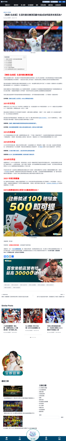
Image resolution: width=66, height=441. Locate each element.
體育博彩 (16, 5)
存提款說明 (58, 5)
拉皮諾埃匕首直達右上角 (53, 183)
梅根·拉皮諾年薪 (23, 284)
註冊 (64, 1)
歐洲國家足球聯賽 (43, 401)
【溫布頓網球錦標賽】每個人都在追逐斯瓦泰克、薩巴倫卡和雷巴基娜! (25, 127)
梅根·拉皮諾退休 (16, 287)
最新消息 (5, 12)
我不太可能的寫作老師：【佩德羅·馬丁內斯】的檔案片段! (50, 295)
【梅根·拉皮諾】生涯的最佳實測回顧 (13, 59)
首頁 (7, 439)
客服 (59, 439)
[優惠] (20, 438)
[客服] (59, 438)
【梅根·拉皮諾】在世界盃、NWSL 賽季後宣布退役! (20, 98)
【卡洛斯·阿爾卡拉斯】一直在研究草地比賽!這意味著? (21, 150)
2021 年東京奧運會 (9, 67)
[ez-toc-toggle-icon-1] (23, 57)
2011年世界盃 (8, 60)
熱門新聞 (9, 12)
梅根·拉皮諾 (7, 284)
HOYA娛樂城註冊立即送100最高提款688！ (15, 69)
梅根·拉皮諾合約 (14, 284)
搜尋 (40, 415)
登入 (60, 1)
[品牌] (46, 438)
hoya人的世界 (8, 17)
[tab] (30, 337)
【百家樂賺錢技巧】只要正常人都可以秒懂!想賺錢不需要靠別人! (19, 398)
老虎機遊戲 (30, 5)
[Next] (62, 322)
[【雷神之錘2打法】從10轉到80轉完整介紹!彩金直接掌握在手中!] (13, 406)
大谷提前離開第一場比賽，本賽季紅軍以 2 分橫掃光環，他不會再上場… (11, 328)
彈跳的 (41, 147)
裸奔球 (7, 171)
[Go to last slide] (4, 322)
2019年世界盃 (8, 65)
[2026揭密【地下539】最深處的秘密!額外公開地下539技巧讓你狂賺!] (13, 421)
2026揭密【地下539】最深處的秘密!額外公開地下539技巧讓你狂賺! (20, 428)
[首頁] (7, 438)
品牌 (46, 439)
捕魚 (37, 5)
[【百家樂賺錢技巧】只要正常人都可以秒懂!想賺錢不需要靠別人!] (13, 391)
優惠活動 (50, 5)
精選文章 (7, 5)
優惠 (20, 439)
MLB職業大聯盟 (43, 387)
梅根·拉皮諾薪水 (7, 287)
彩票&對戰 (43, 5)
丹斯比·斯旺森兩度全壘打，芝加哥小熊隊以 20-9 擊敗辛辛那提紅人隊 (54, 328)
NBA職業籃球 (42, 389)
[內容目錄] (24, 57)
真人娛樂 (23, 5)
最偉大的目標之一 (43, 117)
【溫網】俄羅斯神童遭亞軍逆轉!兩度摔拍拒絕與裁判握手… (22, 123)
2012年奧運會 (8, 62)
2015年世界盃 (8, 64)
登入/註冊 (33, 439)
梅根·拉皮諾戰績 (32, 284)
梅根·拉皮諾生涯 (49, 284)
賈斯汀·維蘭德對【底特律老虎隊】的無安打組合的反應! (15, 295)
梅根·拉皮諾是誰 (41, 284)
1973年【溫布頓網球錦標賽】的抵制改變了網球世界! (21, 154)
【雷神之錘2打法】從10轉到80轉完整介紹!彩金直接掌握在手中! (18, 413)
